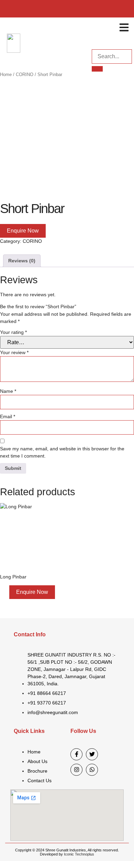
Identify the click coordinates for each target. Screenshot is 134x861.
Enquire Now (23, 231)
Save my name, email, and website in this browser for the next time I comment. (62, 452)
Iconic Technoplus (79, 854)
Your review (14, 352)
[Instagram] (76, 770)
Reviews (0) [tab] (21, 260)
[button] (124, 27)
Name (8, 391)
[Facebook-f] (76, 754)
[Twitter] (92, 754)
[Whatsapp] (92, 770)
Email (7, 416)
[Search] (97, 69)
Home (6, 74)
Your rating (13, 332)
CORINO (24, 74)
